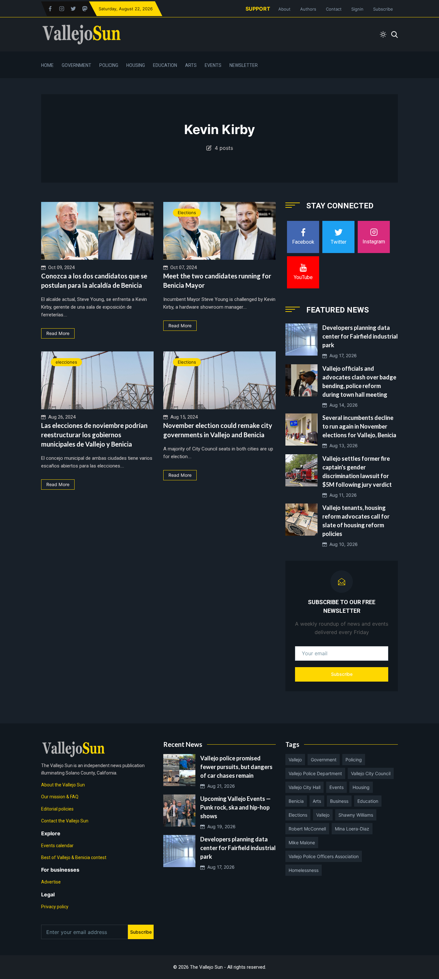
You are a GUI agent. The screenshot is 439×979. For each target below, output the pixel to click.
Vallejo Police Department (315, 773)
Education (165, 65)
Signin (357, 9)
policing (353, 759)
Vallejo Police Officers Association (324, 856)
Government (76, 65)
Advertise (51, 881)
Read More (57, 333)
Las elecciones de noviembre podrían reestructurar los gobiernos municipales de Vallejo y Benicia (94, 435)
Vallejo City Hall (304, 787)
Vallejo (295, 759)
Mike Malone (302, 842)
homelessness (303, 870)
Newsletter (243, 65)
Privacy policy (54, 906)
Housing (135, 65)
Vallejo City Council (370, 773)
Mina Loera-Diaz (352, 828)
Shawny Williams (355, 815)
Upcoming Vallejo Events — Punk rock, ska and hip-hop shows (235, 807)
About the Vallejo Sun (63, 784)
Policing (108, 65)
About (284, 9)
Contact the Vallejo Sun (64, 820)
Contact (334, 9)
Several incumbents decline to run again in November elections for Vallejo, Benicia (359, 426)
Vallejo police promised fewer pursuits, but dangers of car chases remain (236, 767)
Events (213, 65)
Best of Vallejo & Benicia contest (73, 857)
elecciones (66, 362)
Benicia (296, 801)
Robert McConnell (307, 828)
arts (317, 801)
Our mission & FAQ (59, 796)
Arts (191, 65)
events (336, 787)
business (339, 801)
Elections (187, 212)
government (323, 759)
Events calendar (57, 845)
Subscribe (383, 9)
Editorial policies (57, 808)
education (367, 801)
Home (47, 65)
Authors (308, 9)
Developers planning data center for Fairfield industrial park (360, 336)
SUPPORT (258, 8)
